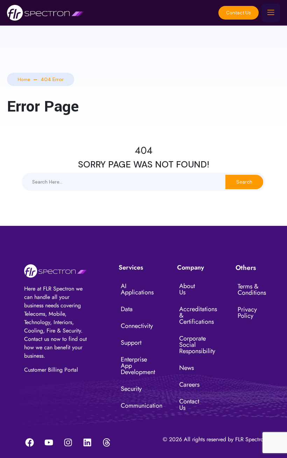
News (186, 367)
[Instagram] (68, 442)
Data (127, 309)
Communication (133, 405)
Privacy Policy (247, 312)
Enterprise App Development (133, 366)
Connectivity (133, 325)
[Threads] (106, 442)
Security (131, 388)
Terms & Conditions (250, 289)
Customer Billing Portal (51, 370)
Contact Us (238, 13)
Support (131, 342)
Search (244, 182)
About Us (187, 289)
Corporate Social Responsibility (191, 345)
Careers (189, 384)
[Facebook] (29, 442)
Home (24, 79)
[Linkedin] (87, 442)
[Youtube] (48, 442)
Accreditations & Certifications (191, 315)
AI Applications (133, 289)
